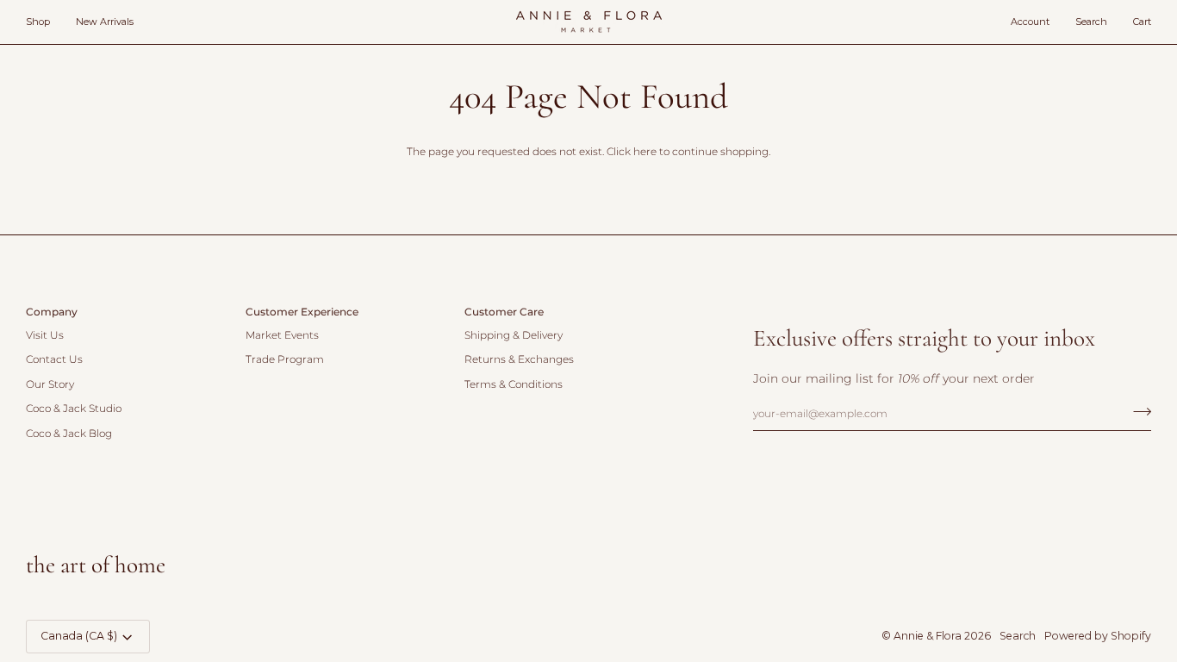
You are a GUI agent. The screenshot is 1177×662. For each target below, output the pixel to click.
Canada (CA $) (78, 635)
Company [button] (52, 311)
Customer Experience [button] (302, 311)
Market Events (282, 335)
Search (1018, 635)
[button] (44, 22)
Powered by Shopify (1097, 635)
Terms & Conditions (513, 384)
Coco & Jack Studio (73, 409)
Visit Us (45, 335)
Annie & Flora (928, 635)
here (645, 152)
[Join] (1137, 411)
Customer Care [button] (504, 311)
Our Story (50, 384)
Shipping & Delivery (513, 335)
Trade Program (285, 359)
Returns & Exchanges (519, 359)
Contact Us (54, 359)
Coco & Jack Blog (69, 434)
